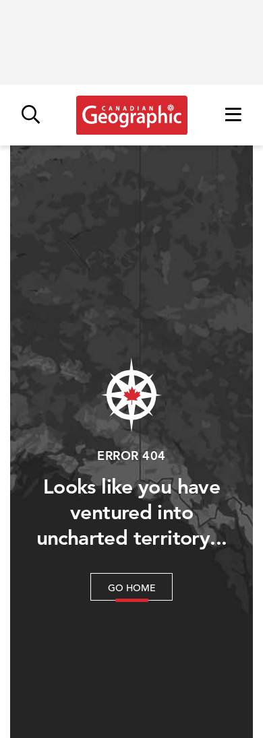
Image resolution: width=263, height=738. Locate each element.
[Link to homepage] (131, 115)
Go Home (132, 588)
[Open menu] (233, 115)
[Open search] (31, 115)
